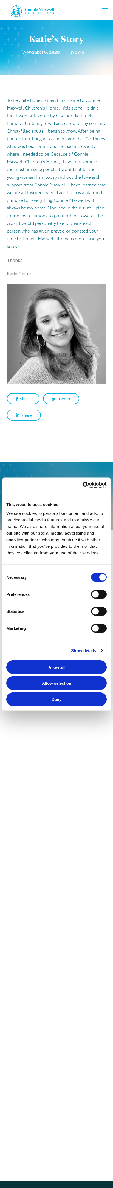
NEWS (77, 52)
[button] (105, 10)
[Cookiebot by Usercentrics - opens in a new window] (83, 485)
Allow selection (56, 683)
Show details (83, 650)
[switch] (99, 594)
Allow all (56, 667)
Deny (56, 699)
